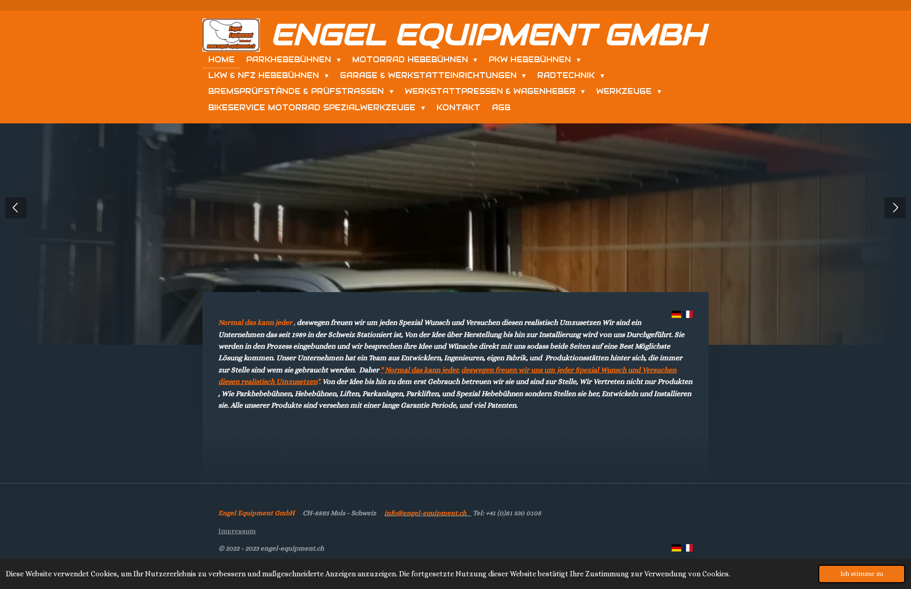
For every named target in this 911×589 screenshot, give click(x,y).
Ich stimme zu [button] (861, 573)
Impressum (237, 531)
